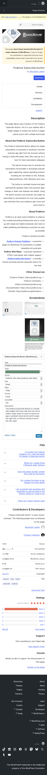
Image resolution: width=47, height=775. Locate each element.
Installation (37, 98)
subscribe (6, 584)
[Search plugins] (20, 24)
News (42, 685)
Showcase (18, 681)
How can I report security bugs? (31, 501)
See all (5, 629)
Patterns (18, 694)
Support (39, 110)
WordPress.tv (38, 713)
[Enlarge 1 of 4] (41, 305)
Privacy (41, 694)
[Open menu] (3, 3)
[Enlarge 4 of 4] (41, 356)
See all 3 (5, 574)
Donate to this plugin (36, 667)
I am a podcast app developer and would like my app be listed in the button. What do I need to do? (30, 491)
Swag (18, 713)
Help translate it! (9, 17)
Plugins (19, 689)
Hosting (41, 689)
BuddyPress (38, 733)
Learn (42, 701)
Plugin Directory (39, 10)
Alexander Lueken (37, 71)
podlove (15, 584)
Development (36, 104)
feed (12, 579)
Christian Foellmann (32, 535)
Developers (40, 709)
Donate (18, 709)
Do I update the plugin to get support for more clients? (32, 481)
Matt (41, 725)
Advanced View (38, 590)
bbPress (40, 729)
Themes (19, 685)
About (42, 681)
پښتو (37, 743)
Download (39, 78)
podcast (6, 579)
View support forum (36, 646)
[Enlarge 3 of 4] (41, 321)
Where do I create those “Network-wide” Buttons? (34, 464)
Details (39, 86)
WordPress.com (37, 721)
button (18, 579)
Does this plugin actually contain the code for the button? (31, 473)
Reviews (38, 92)
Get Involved (16, 701)
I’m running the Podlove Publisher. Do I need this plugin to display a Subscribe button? (32, 454)
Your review (40, 629)
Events (19, 705)
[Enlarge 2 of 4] (19, 305)
